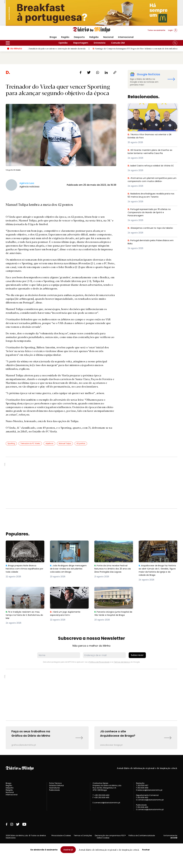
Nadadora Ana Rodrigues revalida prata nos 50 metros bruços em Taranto (151, 195)
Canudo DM (118, 42)
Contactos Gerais (100, 783)
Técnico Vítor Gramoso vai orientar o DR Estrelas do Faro (151, 106)
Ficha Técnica (55, 783)
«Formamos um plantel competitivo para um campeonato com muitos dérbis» (151, 180)
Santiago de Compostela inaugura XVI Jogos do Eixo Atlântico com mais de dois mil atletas (110, 48)
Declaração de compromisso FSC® (110, 835)
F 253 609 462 (142, 797)
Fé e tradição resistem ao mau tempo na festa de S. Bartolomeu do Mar (25, 592)
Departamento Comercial (147, 795)
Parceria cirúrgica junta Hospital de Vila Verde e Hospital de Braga (113, 592)
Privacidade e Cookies (61, 835)
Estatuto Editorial (56, 785)
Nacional (108, 37)
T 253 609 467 (142, 785)
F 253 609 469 (142, 788)
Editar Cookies (103, 838)
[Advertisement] (91, 483)
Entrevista (99, 42)
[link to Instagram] (11, 824)
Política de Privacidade (99, 662)
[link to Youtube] (24, 824)
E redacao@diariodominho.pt (149, 790)
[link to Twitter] (17, 824)
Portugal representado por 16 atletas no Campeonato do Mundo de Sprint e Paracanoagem (151, 213)
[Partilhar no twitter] (89, 72)
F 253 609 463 (142, 807)
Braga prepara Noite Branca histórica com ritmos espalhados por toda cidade (22, 546)
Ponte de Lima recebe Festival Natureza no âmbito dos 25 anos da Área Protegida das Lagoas (113, 546)
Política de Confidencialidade (142, 835)
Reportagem (80, 42)
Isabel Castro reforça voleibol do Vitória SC (151, 167)
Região (65, 37)
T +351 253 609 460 (101, 795)
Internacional (126, 37)
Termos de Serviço (122, 662)
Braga (53, 37)
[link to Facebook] (6, 824)
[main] (91, 409)
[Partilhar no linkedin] (106, 72)
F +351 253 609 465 (101, 797)
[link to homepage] (91, 30)
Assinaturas (54, 788)
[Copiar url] (114, 72)
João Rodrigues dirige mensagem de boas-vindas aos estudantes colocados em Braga (69, 546)
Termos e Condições (83, 835)
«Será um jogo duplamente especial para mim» (65, 590)
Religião (94, 37)
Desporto (79, 37)
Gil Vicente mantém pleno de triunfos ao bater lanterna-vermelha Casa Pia (151, 152)
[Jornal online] (20, 31)
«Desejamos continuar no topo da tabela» (152, 228)
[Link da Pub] (91, 13)
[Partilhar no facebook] (80, 72)
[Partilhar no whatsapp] (97, 72)
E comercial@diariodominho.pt (106, 802)
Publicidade (54, 790)
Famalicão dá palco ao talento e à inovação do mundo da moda (30, 48)
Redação (140, 783)
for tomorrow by (170, 836)
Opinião (63, 42)
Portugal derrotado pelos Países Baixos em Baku (150, 242)
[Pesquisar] (175, 43)
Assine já (68, 849)
